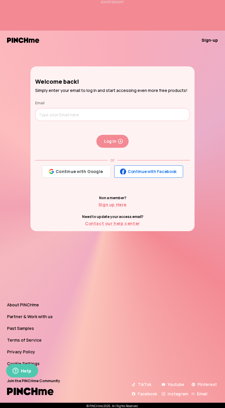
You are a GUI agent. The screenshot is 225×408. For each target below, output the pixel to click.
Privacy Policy (21, 352)
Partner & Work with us (30, 316)
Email (40, 102)
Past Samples (20, 328)
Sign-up (210, 40)
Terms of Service (24, 340)
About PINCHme (23, 305)
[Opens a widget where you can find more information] (22, 371)
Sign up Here (112, 204)
